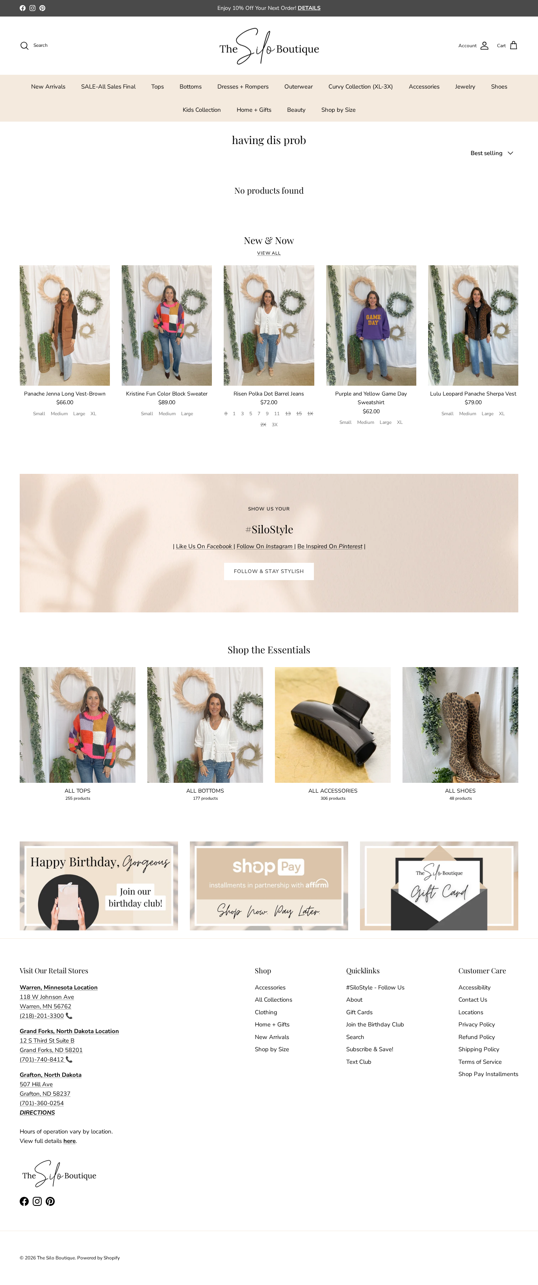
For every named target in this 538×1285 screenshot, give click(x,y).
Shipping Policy (478, 1049)
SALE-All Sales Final (108, 87)
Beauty (296, 110)
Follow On (265, 546)
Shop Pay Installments (488, 1074)
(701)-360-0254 (42, 1103)
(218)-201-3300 (42, 1016)
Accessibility (474, 987)
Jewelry (465, 87)
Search (355, 1037)
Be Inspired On (329, 546)
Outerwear (298, 87)
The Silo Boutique (56, 1258)
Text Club (358, 1062)
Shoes (499, 87)
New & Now (269, 240)
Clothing (266, 1012)
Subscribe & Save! (369, 1049)
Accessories (424, 87)
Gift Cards (359, 1012)
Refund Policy (476, 1037)
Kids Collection (202, 110)
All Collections (273, 1000)
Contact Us (472, 1000)
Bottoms (191, 87)
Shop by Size (338, 110)
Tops (157, 87)
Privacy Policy (476, 1024)
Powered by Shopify (98, 1258)
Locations (470, 1012)
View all (269, 253)
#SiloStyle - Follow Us (375, 987)
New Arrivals (48, 87)
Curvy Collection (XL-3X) (360, 87)
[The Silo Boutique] (269, 45)
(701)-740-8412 (42, 1059)
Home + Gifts (254, 110)
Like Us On (204, 546)
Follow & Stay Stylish (269, 571)
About (354, 1000)
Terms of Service (480, 1062)
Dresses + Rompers (243, 87)
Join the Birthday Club (375, 1024)
